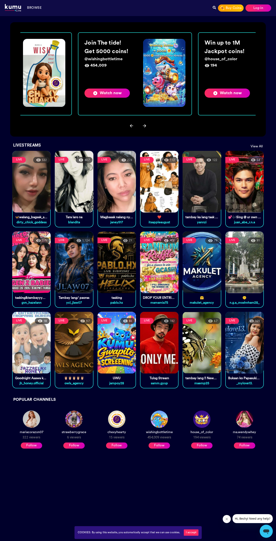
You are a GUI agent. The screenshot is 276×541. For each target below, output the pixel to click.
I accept (191, 532)
